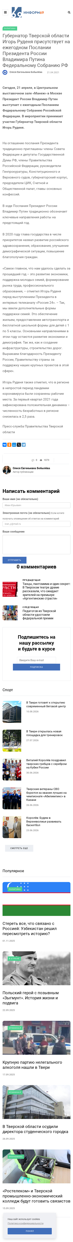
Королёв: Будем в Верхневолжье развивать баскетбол (43, 821)
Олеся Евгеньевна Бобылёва (26, 72)
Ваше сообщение (14, 531)
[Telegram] (24, 445)
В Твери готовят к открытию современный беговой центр (46, 704)
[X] (19, 445)
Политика (10, 28)
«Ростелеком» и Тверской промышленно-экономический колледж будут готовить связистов (36, 1196)
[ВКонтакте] (5, 445)
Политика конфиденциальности (25, 1223)
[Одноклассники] (9, 445)
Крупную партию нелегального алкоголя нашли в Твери (32, 1065)
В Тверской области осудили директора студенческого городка (35, 1129)
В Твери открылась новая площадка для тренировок (44, 733)
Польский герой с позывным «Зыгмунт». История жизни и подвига (31, 997)
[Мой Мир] (14, 445)
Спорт (8, 690)
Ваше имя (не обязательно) (20, 499)
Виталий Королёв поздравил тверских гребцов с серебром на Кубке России (46, 763)
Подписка (36, 667)
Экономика (16, 1157)
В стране (14, 958)
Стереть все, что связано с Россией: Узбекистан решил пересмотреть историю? (30, 928)
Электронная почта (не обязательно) (26, 513)
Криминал (15, 1028)
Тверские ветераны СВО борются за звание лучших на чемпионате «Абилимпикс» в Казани (46, 794)
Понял (30, 1231)
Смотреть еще (19, 848)
